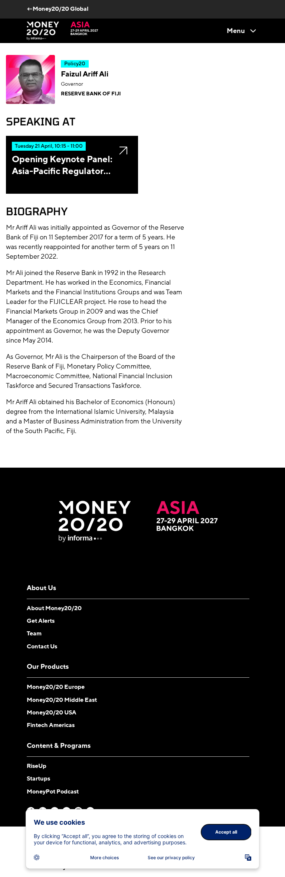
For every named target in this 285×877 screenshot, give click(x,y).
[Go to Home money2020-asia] (62, 31)
